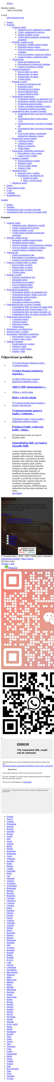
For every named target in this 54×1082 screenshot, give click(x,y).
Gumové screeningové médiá (30, 67)
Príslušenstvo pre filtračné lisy (31, 175)
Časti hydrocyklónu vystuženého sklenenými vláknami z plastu (32, 134)
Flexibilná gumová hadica (29, 47)
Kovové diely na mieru (28, 72)
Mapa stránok (27, 559)
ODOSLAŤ (6, 514)
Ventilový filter (24, 168)
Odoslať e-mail (7, 563)
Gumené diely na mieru (28, 77)
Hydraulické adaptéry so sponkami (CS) (35, 99)
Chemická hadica (25, 143)
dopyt (14, 493)
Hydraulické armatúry (21, 299)
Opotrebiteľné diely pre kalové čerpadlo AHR (27, 212)
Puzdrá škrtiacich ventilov (29, 161)
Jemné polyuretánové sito (29, 62)
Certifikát (11, 193)
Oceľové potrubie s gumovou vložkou (34, 54)
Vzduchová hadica (26, 141)
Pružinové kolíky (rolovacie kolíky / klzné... (27, 428)
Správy (10, 185)
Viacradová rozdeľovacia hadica (32, 109)
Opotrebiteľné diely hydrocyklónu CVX (29, 309)
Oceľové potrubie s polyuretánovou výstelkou (32, 245)
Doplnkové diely (19, 170)
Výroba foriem (24, 79)
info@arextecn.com (15, 17)
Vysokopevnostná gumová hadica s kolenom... (27, 412)
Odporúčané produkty (10, 559)
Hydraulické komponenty (23, 96)
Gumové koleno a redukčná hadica (33, 57)
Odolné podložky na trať (28, 34)
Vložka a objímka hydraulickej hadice (34, 106)
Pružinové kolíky (30, 178)
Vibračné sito (18, 59)
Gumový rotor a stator (27, 156)
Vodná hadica (24, 148)
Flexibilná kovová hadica (29, 89)
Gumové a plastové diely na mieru (22, 262)
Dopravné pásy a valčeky (29, 173)
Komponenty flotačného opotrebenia (28, 151)
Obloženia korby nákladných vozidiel (34, 30)
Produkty (11, 25)
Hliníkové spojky (19, 183)
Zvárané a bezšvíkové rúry (29, 84)
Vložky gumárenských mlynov (31, 32)
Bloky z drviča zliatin (32, 180)
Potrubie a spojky (19, 81)
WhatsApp (13, 567)
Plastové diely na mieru (28, 74)
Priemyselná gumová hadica (24, 138)
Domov (10, 22)
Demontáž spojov (25, 86)
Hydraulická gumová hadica (30, 104)
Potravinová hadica (20, 324)
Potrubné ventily (25, 163)
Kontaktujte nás (13, 195)
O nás (9, 190)
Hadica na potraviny (26, 146)
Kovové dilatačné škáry (28, 91)
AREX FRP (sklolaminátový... (29, 387)
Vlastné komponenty (21, 69)
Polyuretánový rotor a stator (30, 153)
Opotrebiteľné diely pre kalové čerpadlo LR (31, 312)
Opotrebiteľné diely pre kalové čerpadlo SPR (32, 314)
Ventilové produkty (20, 158)
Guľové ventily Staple (27, 165)
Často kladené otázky (16, 188)
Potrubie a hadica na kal (22, 42)
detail (19, 493)
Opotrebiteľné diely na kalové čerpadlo (29, 111)
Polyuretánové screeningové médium (34, 64)
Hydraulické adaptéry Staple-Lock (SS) (35, 101)
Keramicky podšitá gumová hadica (33, 44)
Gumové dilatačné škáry (28, 94)
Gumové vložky (19, 27)
